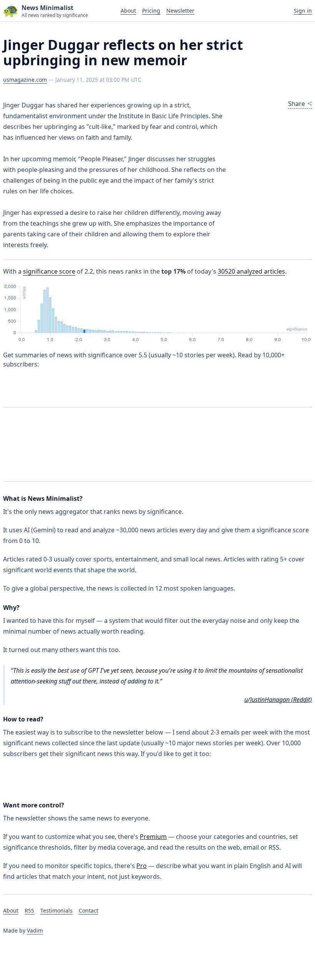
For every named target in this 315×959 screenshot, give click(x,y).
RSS (29, 910)
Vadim (35, 930)
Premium (153, 836)
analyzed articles (251, 271)
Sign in (303, 10)
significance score (49, 271)
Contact (88, 910)
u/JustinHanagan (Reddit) (278, 699)
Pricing (151, 10)
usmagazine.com (25, 79)
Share (296, 103)
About (128, 10)
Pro (141, 866)
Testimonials (56, 910)
